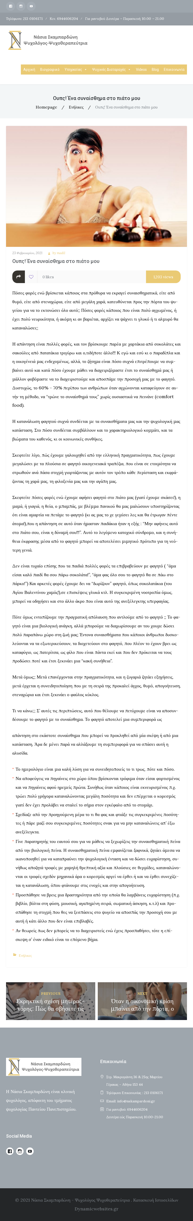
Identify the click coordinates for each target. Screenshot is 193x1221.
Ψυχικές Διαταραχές (109, 69)
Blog (155, 69)
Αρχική (29, 69)
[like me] (31, 277)
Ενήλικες (76, 107)
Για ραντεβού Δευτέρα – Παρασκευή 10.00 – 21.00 (124, 18)
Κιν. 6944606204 (64, 18)
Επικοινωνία (174, 69)
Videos (141, 69)
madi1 (61, 253)
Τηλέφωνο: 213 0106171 (24, 18)
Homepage (46, 107)
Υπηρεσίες (73, 69)
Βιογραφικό (50, 69)
